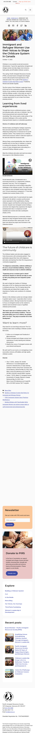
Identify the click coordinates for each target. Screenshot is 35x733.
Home (8, 18)
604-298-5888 (7, 1)
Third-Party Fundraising (13, 607)
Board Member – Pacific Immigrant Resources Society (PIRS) (16, 629)
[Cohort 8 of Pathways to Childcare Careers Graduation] (9, 673)
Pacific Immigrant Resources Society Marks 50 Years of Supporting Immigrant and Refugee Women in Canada (22, 649)
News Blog (14, 18)
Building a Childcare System (14, 591)
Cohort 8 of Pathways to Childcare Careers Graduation (22, 672)
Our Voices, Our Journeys (13, 604)
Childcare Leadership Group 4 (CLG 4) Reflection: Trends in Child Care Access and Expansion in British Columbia (22, 661)
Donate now (12, 573)
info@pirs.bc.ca (10, 712)
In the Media (9, 597)
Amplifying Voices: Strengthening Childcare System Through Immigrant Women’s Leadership (22, 638)
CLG (6, 594)
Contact (15, 1)
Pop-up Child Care (25, 1)
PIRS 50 (17, 3)
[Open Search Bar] (25, 9)
